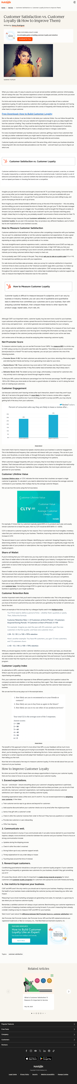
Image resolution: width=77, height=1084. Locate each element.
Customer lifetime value (10, 478)
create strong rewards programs (50, 877)
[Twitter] (40, 1051)
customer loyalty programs (22, 880)
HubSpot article (57, 609)
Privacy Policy (24, 1074)
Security (35, 1074)
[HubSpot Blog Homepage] (6, 2)
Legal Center (13, 1074)
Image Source (38, 445)
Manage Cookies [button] (63, 1074)
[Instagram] (31, 1051)
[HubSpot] (38, 1066)
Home (3, 8)
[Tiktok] (53, 1051)
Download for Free (25, 39)
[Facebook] (26, 1051)
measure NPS (58, 346)
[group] (38, 991)
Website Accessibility (47, 1074)
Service (10, 8)
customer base (10, 586)
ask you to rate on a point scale (55, 256)
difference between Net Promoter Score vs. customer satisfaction (45, 914)
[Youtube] (35, 1051)
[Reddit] (49, 1051)
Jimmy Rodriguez (18, 25)
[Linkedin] (44, 1051)
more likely (35, 395)
